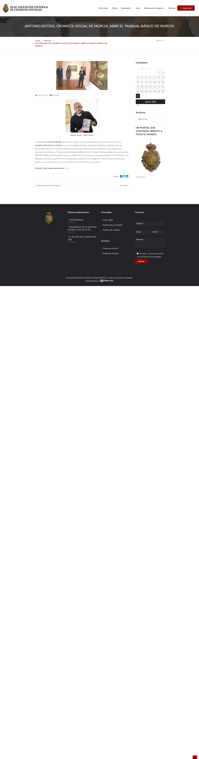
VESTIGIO (124, 186)
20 (150, 86)
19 (146, 86)
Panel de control (110, 248)
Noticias (115, 8)
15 (159, 82)
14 (155, 82)
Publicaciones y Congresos (154, 8)
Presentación (103, 8)
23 (163, 86)
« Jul (137, 105)
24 (138, 91)
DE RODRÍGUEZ (76, 220)
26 (146, 91)
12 (146, 82)
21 (155, 86)
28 (155, 91)
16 (163, 82)
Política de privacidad (112, 225)
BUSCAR (187, 8)
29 (159, 91)
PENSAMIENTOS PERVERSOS (48, 186)
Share (161, 40)
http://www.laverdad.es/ (53, 168)
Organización (126, 8)
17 (138, 86)
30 (163, 91)
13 (150, 82)
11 (142, 82)
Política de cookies (111, 230)
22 (159, 86)
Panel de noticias (111, 253)
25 (142, 91)
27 (150, 91)
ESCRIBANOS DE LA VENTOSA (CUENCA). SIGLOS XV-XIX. (82, 228)
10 (138, 82)
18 (142, 86)
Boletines (172, 8)
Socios (138, 8)
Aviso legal (108, 220)
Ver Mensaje (140, 177)
